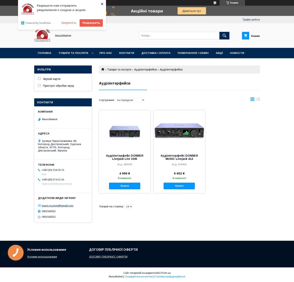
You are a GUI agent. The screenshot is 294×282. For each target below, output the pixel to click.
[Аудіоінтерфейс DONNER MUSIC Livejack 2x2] (179, 130)
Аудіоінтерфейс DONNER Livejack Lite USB (124, 157)
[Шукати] (224, 35)
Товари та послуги (73, 52)
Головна (44, 52)
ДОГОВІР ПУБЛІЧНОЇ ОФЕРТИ (108, 256)
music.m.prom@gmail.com (57, 205)
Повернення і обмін (193, 52)
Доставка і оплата (155, 52)
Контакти (126, 52)
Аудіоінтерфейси (145, 69)
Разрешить (91, 23)
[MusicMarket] (42, 42)
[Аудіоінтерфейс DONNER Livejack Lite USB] (124, 130)
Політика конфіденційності (170, 276)
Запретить (68, 23)
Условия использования (42, 256)
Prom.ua (166, 273)
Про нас (105, 52)
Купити (125, 185)
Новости (237, 52)
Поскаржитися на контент (138, 276)
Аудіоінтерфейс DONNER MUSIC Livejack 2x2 (179, 157)
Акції (219, 52)
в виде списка (258, 100)
